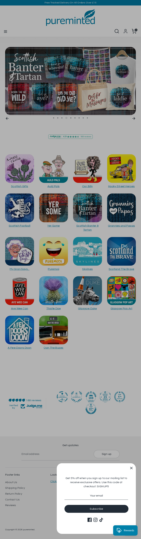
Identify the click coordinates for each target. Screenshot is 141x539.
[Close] (131, 467)
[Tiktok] (101, 520)
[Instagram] (95, 520)
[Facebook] (90, 520)
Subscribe (96, 508)
